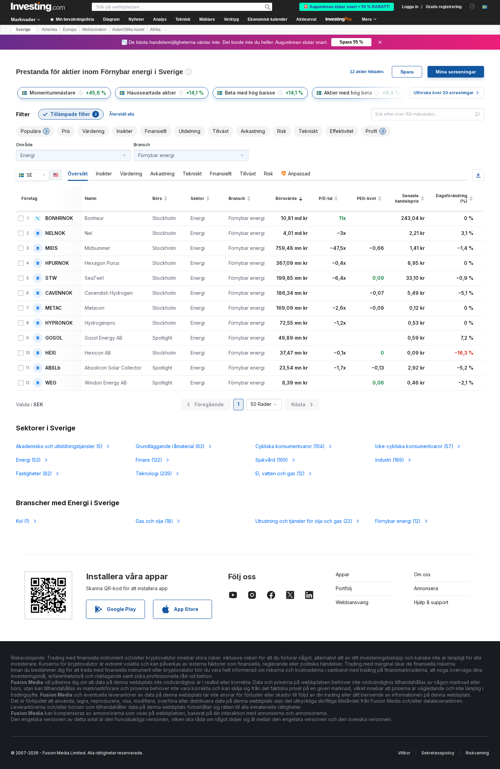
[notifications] (472, 6)
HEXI (50, 353)
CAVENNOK (58, 293)
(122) (149, 460)
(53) (28, 460)
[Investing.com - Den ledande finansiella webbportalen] (38, 7)
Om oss (422, 574)
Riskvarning (477, 752)
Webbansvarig (352, 602)
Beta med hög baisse (250, 93)
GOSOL (54, 338)
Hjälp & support (431, 602)
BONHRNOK (59, 218)
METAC (53, 308)
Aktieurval (306, 19)
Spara (407, 71)
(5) (59, 446)
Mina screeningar (456, 71)
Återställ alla (121, 114)
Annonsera (426, 588)
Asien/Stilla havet (128, 29)
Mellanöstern (94, 29)
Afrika (155, 29)
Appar (342, 574)
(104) (290, 446)
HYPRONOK (59, 323)
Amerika (49, 29)
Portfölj (344, 588)
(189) (389, 460)
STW (51, 278)
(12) (280, 473)
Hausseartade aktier (151, 93)
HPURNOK (57, 263)
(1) (23, 521)
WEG (50, 382)
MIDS (51, 248)
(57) (414, 446)
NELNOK (55, 233)
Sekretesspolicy (437, 752)
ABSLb (53, 367)
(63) (170, 446)
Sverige (23, 29)
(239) (154, 473)
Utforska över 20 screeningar (443, 92)
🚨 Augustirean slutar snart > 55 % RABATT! (346, 6)
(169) (271, 460)
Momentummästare (53, 93)
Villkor (404, 752)
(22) (303, 521)
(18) (154, 521)
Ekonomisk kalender (267, 19)
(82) (34, 473)
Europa (70, 29)
